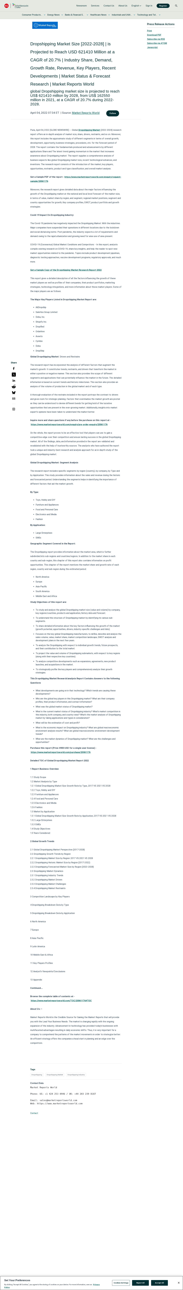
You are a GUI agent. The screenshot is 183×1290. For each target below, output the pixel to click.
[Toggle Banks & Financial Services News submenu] (87, 15)
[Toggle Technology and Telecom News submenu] (159, 15)
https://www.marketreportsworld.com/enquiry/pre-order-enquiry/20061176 (69, 424)
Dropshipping (36, 1075)
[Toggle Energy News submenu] (62, 15)
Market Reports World (86, 112)
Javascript (152, 47)
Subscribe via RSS (156, 39)
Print (149, 31)
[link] (81, 5)
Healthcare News (98, 15)
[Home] (16, 5)
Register (163, 6)
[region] (91, 1283)
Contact (34, 1113)
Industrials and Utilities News (122, 15)
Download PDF (154, 35)
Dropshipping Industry (76, 1075)
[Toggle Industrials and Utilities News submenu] (134, 15)
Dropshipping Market (89, 130)
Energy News (53, 15)
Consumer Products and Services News (32, 15)
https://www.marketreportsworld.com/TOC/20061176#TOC (61, 1000)
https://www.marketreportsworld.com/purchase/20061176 (60, 752)
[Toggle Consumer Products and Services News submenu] (44, 15)
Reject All (140, 1283)
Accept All (159, 1283)
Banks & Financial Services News (75, 15)
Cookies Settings (121, 1283)
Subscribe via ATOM (157, 43)
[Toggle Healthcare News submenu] (109, 15)
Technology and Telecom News (147, 15)
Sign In (149, 6)
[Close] (179, 1283)
